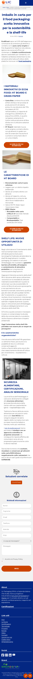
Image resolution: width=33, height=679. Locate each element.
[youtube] (13, 655)
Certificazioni (7, 607)
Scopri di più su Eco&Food (16, 145)
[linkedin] (10, 655)
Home (4, 7)
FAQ (3, 620)
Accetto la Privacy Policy (12, 560)
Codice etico (5, 639)
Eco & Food (16, 482)
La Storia (4, 622)
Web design (20, 675)
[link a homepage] (6, 2)
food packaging (25, 61)
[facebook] (2, 655)
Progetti (4, 628)
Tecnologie (5, 626)
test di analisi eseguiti (12, 428)
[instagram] (6, 655)
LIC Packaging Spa (14, 672)
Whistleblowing (7, 642)
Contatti (4, 635)
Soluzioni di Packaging (19, 596)
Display (4, 598)
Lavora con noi (6, 637)
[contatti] (30, 675)
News (8, 7)
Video (3, 633)
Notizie (21, 36)
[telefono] (25, 675)
